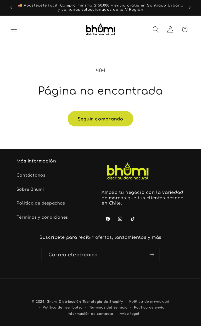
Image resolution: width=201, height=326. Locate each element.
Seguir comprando (101, 118)
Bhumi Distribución (64, 301)
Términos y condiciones (42, 217)
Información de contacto (90, 313)
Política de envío (149, 307)
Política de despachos (40, 203)
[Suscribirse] (152, 254)
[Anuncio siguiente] (190, 7)
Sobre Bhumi (30, 189)
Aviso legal (130, 313)
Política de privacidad (149, 301)
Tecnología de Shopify (102, 301)
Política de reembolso (62, 307)
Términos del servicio (108, 307)
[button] (14, 29)
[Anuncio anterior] (11, 7)
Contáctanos (31, 175)
